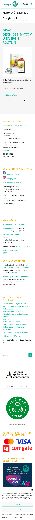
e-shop (5, 125)
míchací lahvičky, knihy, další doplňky (16, 332)
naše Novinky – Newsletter (12, 183)
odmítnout (17, 510)
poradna (23, 125)
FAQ (4, 340)
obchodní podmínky (10, 250)
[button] (32, 490)
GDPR (5, 253)
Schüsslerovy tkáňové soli (12, 336)
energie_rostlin (11, 179)
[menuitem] (22, 4)
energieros (20, 88)
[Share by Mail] (25, 100)
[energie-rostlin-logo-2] (14, 4)
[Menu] (27, 4)
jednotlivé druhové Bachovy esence (15, 314)
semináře (13, 125)
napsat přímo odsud (23, 246)
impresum (30, 514)
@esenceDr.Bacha (12, 174)
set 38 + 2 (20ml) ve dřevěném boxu (15, 306)
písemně (14, 273)
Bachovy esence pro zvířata (13, 311)
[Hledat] (22, 4)
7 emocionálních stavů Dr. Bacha (14, 324)
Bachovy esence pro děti (11, 309)
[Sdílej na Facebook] (10, 100)
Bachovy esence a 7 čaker (12, 322)
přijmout (17, 504)
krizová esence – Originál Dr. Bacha (15, 304)
